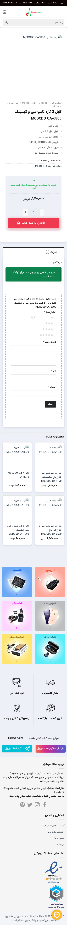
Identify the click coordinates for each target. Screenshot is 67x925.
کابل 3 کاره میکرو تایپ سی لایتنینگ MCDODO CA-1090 (18, 530)
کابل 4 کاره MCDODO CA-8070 (18, 475)
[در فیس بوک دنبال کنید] (44, 805)
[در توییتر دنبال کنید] (29, 805)
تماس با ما (59, 838)
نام (53, 371)
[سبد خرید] (5, 12)
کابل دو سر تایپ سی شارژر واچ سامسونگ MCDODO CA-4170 (51, 477)
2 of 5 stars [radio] (28, 317)
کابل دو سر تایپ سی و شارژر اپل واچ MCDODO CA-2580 (50, 530)
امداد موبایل (56, 103)
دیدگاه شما (49, 342)
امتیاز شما (50, 312)
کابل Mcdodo (28, 103)
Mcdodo (43, 103)
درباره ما (60, 844)
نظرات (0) (51, 252)
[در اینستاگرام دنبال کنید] (37, 805)
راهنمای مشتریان (56, 832)
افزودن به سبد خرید (33, 223)
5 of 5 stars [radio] (42, 335)
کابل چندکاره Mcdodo (45, 166)
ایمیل (52, 387)
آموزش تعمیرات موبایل (53, 826)
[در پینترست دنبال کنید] (22, 805)
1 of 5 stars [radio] (48, 317)
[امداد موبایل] (33, 12)
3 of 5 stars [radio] (45, 323)
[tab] (33, 251)
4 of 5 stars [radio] (43, 329)
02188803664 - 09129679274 (17, 3)
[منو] (62, 12)
